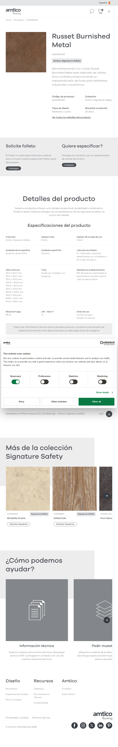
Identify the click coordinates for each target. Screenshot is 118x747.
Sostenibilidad (41, 702)
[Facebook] (74, 725)
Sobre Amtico (68, 694)
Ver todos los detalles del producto (71, 117)
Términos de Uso (41, 717)
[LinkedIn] (100, 725)
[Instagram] (83, 725)
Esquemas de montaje (17, 694)
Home (9, 20)
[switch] (44, 382)
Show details (102, 392)
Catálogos (39, 688)
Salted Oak (60, 518)
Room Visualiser (14, 699)
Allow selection (59, 401)
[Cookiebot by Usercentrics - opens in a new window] (102, 343)
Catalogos (13, 168)
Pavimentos (11, 688)
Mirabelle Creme (16, 518)
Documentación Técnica (42, 696)
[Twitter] (92, 725)
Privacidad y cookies (17, 717)
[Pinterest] (109, 725)
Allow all (96, 401)
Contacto (69, 165)
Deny (21, 401)
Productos (19, 20)
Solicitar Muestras (19, 524)
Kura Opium (107, 518)
